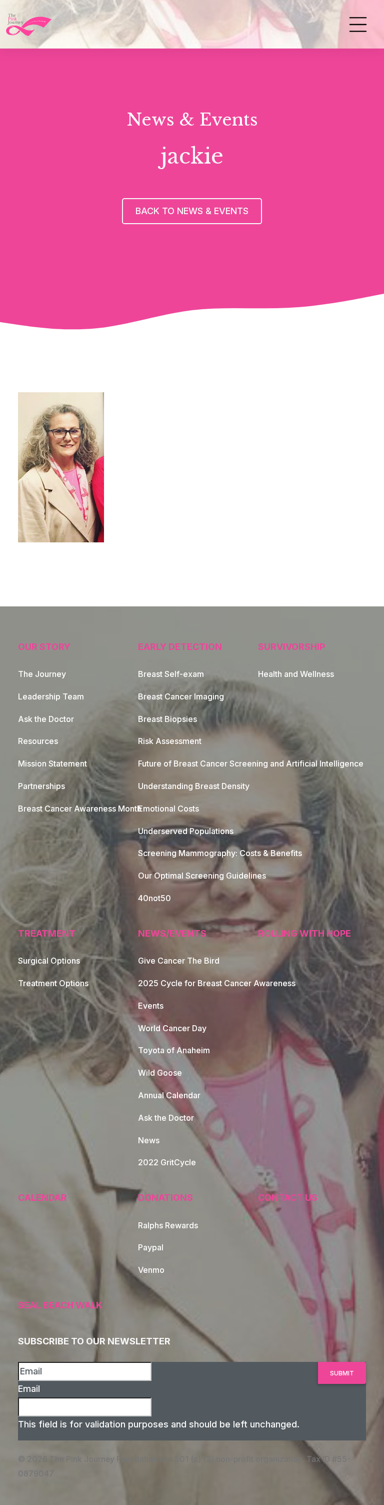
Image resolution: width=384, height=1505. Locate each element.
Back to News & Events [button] (192, 211)
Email (29, 1388)
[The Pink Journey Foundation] (30, 25)
